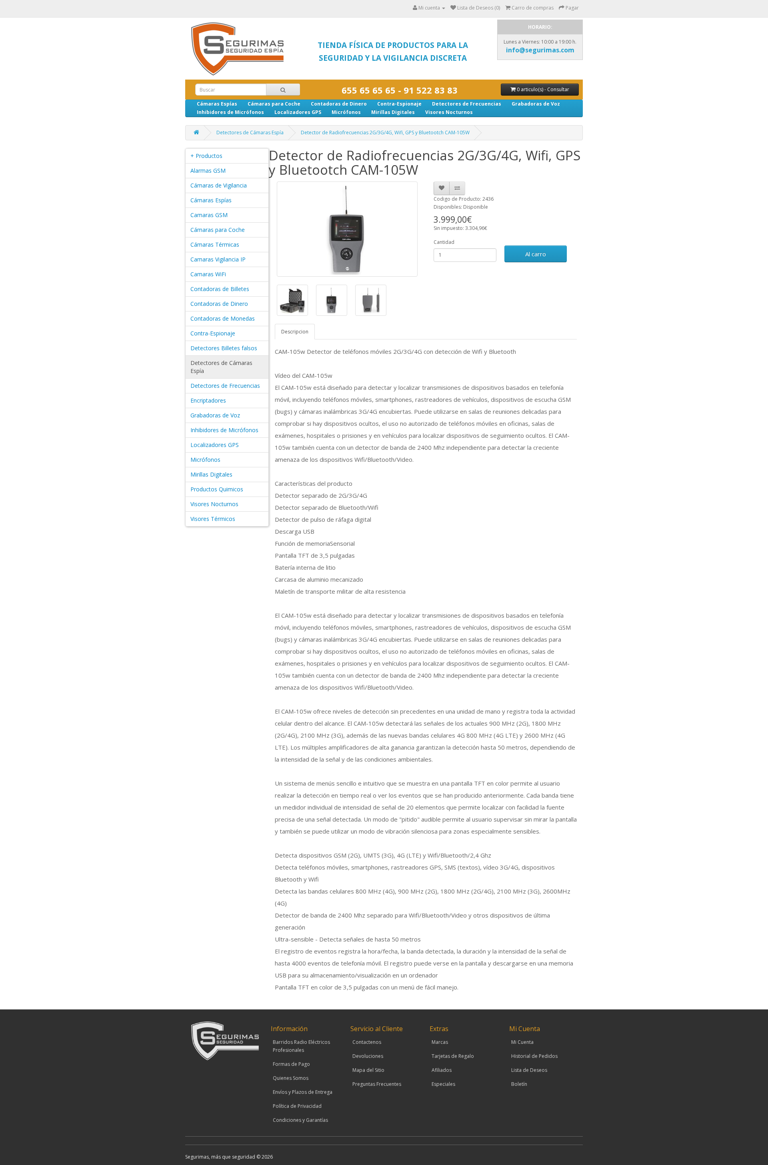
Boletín (519, 1084)
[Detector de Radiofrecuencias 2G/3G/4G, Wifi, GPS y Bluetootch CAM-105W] (347, 229)
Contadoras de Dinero (339, 103)
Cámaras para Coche (274, 103)
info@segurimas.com (540, 50)
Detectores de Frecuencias (466, 103)
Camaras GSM (209, 215)
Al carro (535, 254)
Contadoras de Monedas (222, 318)
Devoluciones (367, 1056)
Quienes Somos (290, 1078)
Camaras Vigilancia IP (218, 259)
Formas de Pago (291, 1064)
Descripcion (294, 331)
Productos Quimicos (216, 489)
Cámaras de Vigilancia (218, 185)
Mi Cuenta (522, 1042)
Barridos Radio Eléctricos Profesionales (301, 1046)
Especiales (443, 1084)
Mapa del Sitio (368, 1070)
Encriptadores (208, 400)
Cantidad (444, 242)
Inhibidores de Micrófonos (230, 112)
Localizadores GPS (297, 112)
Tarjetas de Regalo (453, 1056)
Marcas (440, 1042)
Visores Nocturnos (449, 112)
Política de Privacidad (297, 1106)
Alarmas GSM (208, 170)
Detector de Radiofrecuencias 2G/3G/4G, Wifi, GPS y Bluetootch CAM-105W (385, 132)
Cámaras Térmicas (214, 244)
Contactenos (366, 1042)
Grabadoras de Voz (536, 103)
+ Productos (206, 156)
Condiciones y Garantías (300, 1120)
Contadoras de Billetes (219, 289)
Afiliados (442, 1070)
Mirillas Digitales (393, 112)
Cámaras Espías (217, 103)
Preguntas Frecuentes (376, 1084)
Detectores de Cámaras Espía (250, 132)
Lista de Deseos (529, 1070)
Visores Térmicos (212, 519)
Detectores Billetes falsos (223, 348)
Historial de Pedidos (534, 1056)
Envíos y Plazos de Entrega (302, 1092)
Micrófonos (346, 112)
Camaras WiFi (208, 274)
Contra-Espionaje (399, 103)
